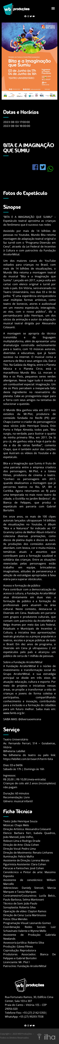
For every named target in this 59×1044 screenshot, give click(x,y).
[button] (53, 8)
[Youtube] (33, 16)
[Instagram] (28, 16)
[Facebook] (25, 16)
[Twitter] (31, 16)
